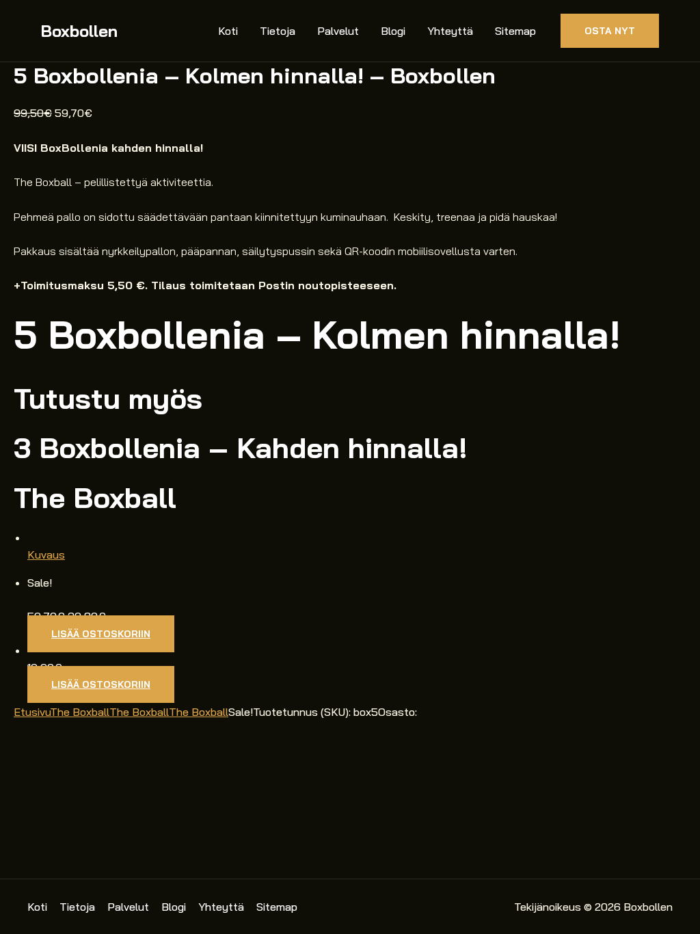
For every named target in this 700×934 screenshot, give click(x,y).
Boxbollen (79, 31)
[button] (610, 31)
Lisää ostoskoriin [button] (100, 634)
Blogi (393, 31)
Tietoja (277, 31)
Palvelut (338, 31)
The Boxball (79, 712)
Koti (228, 31)
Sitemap (515, 31)
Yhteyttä (450, 31)
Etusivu (32, 712)
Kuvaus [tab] (46, 554)
